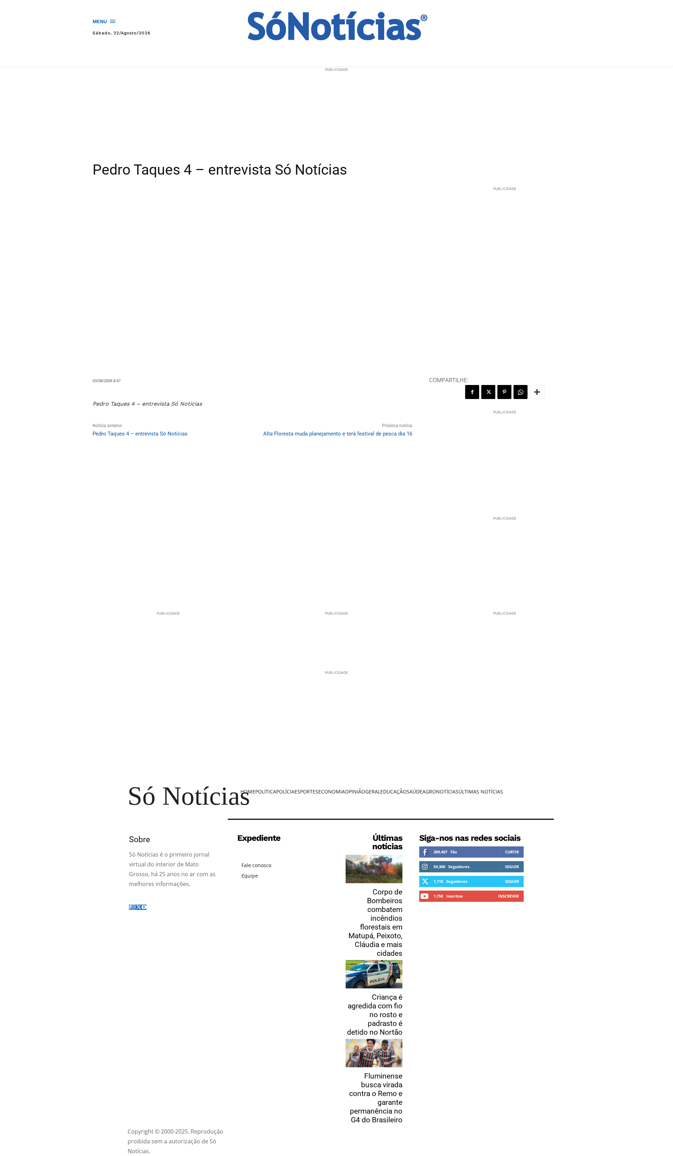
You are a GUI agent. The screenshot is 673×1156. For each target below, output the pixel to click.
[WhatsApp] (521, 392)
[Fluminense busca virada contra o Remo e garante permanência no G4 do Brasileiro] (374, 1053)
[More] (537, 392)
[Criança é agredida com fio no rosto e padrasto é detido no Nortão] (374, 974)
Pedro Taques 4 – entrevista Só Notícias (140, 434)
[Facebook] (472, 392)
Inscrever (508, 896)
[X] (488, 392)
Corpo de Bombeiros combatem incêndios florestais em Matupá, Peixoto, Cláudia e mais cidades (375, 923)
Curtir (512, 851)
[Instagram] (133, 907)
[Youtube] (144, 907)
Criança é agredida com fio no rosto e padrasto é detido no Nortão (374, 1014)
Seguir (512, 866)
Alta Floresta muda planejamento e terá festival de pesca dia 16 (337, 434)
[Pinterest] (504, 392)
